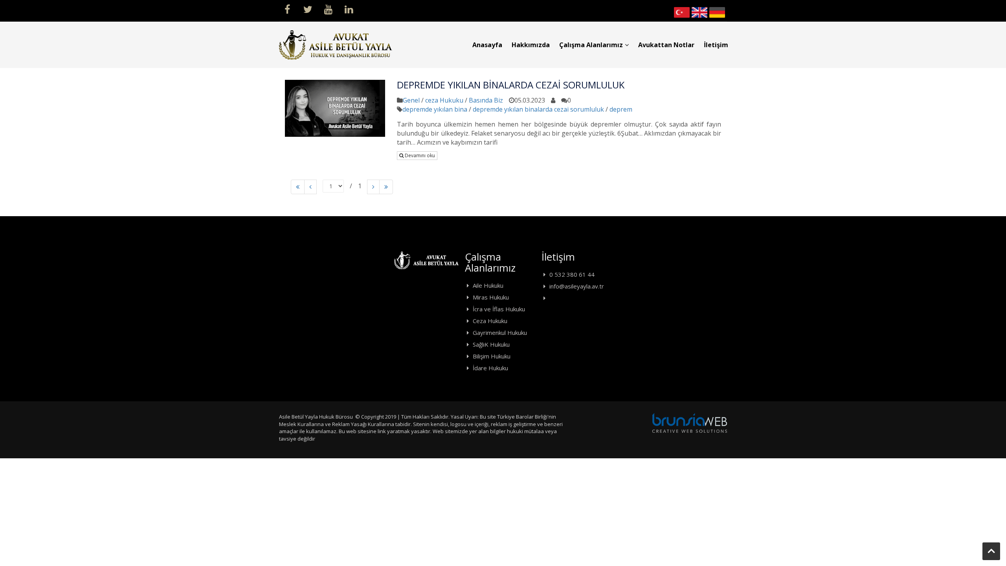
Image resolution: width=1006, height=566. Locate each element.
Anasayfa (487, 44)
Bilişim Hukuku (491, 356)
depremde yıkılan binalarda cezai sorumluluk (538, 109)
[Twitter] (307, 8)
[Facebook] (287, 8)
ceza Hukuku (444, 100)
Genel (411, 100)
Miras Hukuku (491, 297)
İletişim (716, 44)
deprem (620, 109)
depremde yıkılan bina (434, 109)
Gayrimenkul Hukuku (500, 332)
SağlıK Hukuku (491, 344)
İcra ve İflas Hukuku (499, 309)
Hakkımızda (531, 44)
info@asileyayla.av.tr (576, 286)
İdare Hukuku (490, 368)
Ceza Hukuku (490, 321)
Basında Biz (486, 100)
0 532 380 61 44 (572, 274)
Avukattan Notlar (666, 44)
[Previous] (298, 187)
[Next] (373, 187)
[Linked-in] (348, 8)
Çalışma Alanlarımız (591, 44)
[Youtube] (328, 8)
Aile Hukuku (488, 285)
